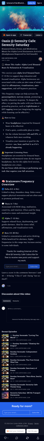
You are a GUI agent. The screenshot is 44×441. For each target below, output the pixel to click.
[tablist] (11, 301)
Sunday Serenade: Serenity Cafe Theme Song (24, 385)
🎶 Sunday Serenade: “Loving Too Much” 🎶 (24, 336)
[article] (22, 337)
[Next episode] (7, 29)
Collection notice (22, 426)
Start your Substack (16, 431)
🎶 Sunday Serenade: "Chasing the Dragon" (24, 344)
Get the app (32, 431)
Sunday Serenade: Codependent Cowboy (23, 353)
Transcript (27, 35)
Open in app (11, 35)
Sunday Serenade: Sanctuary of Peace (23, 369)
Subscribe (31, 3)
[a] (5, 337)
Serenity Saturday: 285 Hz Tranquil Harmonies (25, 394)
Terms (36, 423)
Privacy (30, 423)
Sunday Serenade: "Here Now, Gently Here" (26, 377)
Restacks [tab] (16, 301)
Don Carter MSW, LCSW (9, 58)
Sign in (39, 3)
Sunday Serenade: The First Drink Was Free (24, 361)
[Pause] (2, 29)
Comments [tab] (7, 301)
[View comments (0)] (17, 438)
